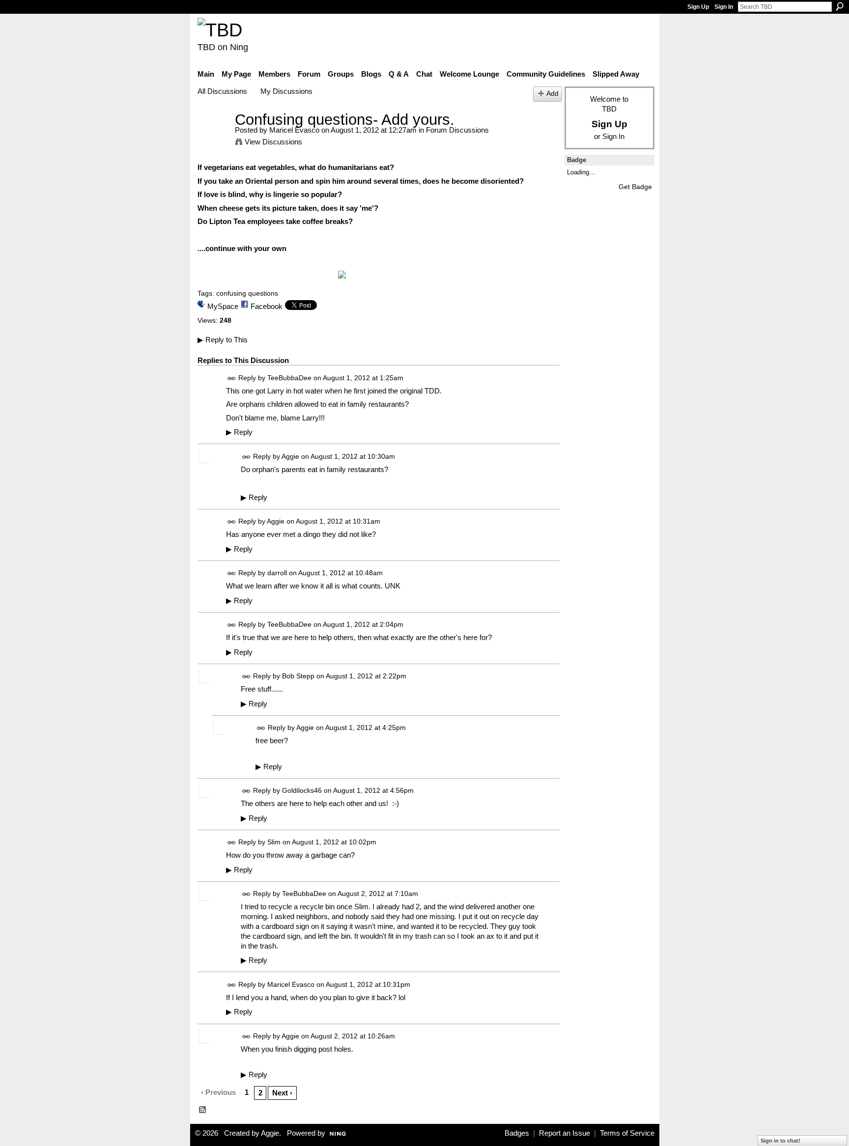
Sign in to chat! (780, 1141)
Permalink (231, 378)
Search (840, 6)
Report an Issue (564, 1133)
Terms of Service (627, 1133)
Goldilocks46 (302, 790)
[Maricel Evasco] (213, 137)
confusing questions (247, 293)
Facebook (267, 306)
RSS (202, 1110)
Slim (274, 842)
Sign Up (698, 6)
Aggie (290, 456)
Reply (239, 432)
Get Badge (635, 187)
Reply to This (223, 339)
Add (552, 93)
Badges (517, 1133)
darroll (277, 573)
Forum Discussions (457, 130)
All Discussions (222, 91)
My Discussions (286, 91)
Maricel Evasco (294, 130)
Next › (282, 1093)
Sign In (723, 6)
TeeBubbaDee (289, 378)
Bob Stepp (298, 676)
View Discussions (273, 142)
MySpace (222, 306)
